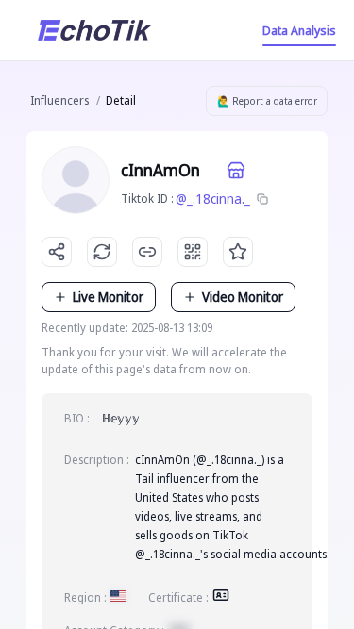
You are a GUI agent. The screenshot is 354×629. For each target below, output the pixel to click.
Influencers (59, 100)
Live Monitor (108, 297)
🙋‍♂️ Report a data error (267, 101)
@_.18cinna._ (213, 198)
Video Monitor (242, 297)
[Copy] (262, 198)
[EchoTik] (94, 30)
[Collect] (238, 252)
